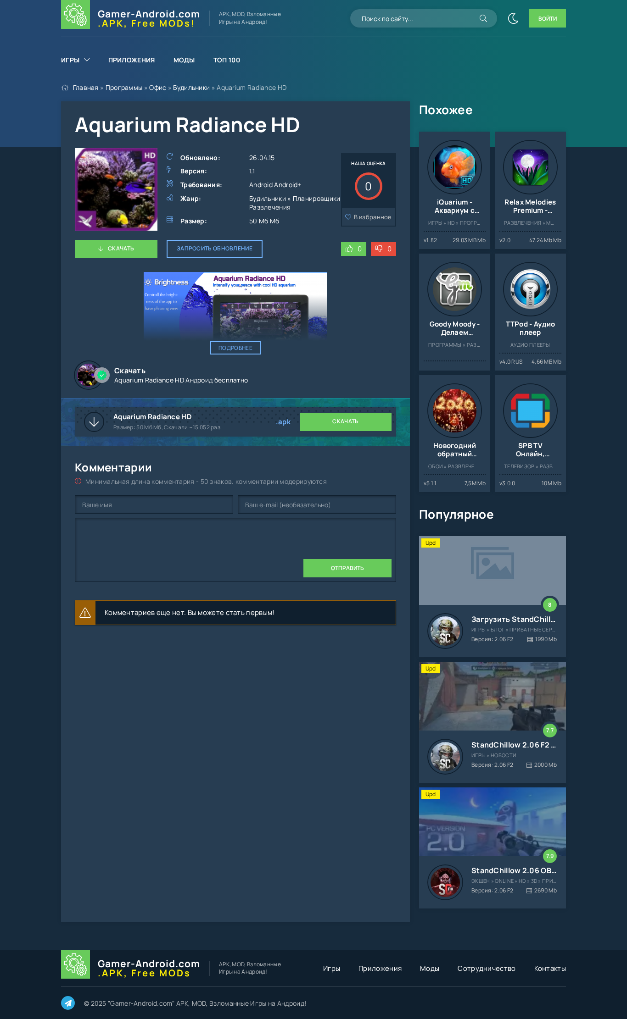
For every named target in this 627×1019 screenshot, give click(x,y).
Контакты (550, 968)
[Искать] (483, 18)
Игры (70, 59)
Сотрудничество (486, 968)
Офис (157, 87)
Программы (124, 87)
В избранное (373, 217)
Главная (86, 87)
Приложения (131, 59)
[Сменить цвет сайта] (513, 18)
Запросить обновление (214, 248)
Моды (184, 59)
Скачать (121, 248)
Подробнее (235, 348)
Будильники (191, 87)
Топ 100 (226, 59)
